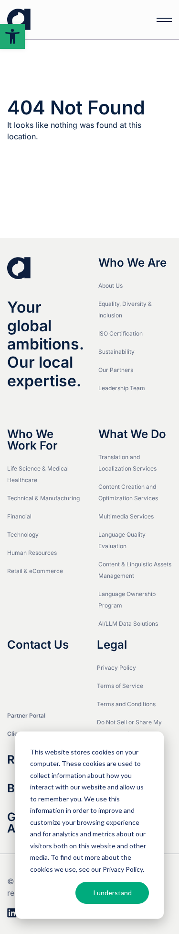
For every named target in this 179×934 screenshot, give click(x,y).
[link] (12, 36)
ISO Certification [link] (120, 333)
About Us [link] (110, 285)
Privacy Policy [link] (116, 667)
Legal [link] (112, 645)
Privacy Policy (123, 869)
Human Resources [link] (32, 552)
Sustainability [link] (116, 351)
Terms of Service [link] (120, 685)
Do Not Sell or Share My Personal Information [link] (129, 728)
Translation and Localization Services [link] (127, 462)
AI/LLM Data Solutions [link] (128, 623)
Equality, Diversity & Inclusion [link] (125, 309)
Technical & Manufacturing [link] (43, 498)
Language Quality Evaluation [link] (122, 540)
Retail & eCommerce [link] (35, 570)
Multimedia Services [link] (126, 516)
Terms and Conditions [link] (126, 704)
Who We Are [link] (132, 263)
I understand (112, 893)
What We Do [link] (132, 434)
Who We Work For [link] (32, 439)
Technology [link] (23, 534)
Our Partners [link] (115, 369)
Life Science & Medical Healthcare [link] (38, 474)
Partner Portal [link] (26, 715)
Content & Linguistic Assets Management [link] (134, 570)
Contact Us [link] (38, 645)
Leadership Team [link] (121, 388)
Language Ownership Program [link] (127, 599)
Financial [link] (19, 516)
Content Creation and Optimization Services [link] (128, 492)
